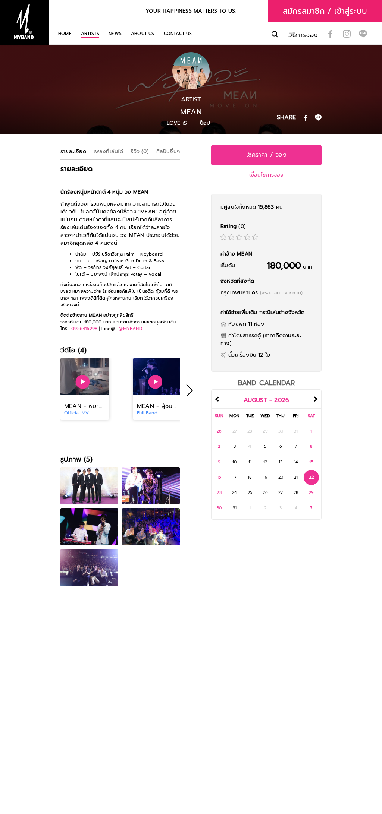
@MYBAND (130, 328)
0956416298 (84, 328)
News (115, 33)
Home (65, 33)
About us (142, 33)
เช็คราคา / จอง (266, 155)
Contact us (178, 33)
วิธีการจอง (303, 35)
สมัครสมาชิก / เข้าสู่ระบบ (325, 11)
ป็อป (205, 123)
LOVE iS (177, 123)
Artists (90, 33)
